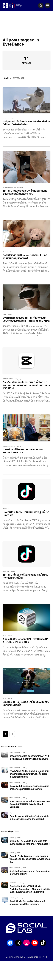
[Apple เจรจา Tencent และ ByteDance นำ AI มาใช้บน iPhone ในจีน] (26, 617)
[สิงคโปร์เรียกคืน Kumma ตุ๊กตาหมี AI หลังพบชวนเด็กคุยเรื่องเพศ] (26, 233)
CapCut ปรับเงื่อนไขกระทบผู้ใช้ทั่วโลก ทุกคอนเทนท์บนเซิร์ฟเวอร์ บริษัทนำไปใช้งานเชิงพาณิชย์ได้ (26, 385)
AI (3, 118)
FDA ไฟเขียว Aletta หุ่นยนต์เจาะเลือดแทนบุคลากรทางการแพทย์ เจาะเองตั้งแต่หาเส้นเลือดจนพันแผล (29, 774)
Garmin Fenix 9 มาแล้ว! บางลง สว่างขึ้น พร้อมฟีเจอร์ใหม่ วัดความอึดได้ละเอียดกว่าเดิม (30, 859)
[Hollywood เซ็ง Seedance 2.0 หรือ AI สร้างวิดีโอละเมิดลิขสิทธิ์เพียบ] (26, 100)
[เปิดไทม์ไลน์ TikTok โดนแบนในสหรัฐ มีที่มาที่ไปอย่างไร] (26, 491)
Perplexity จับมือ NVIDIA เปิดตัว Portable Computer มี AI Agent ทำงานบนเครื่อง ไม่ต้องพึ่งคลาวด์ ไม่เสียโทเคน (30, 889)
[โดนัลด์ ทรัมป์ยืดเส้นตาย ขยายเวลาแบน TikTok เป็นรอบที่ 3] (26, 427)
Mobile (5, 508)
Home (6, 78)
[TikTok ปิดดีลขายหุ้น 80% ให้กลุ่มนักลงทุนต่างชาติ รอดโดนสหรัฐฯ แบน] (26, 167)
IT (3, 314)
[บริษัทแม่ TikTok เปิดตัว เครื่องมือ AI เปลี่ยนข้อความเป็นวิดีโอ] (26, 681)
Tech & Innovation (8, 187)
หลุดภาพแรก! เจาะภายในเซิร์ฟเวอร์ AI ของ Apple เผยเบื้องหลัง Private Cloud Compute (30, 804)
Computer (13, 883)
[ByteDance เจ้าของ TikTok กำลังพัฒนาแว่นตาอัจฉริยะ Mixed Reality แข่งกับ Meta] (26, 297)
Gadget (12, 837)
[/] (47, 5)
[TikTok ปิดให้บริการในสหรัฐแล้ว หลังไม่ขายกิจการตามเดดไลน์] (26, 554)
